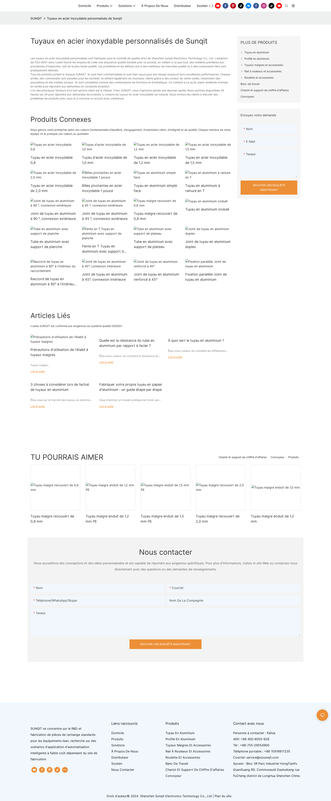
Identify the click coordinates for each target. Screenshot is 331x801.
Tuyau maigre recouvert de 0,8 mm (155, 216)
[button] (212, 5)
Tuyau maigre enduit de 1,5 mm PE (162, 518)
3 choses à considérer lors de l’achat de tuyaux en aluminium (59, 387)
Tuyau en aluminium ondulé (207, 209)
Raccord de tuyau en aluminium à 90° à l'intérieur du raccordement (52, 282)
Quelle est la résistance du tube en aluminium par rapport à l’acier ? (127, 343)
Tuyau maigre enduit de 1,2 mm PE (107, 518)
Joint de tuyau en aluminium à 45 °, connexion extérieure (105, 216)
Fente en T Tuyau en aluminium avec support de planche (104, 249)
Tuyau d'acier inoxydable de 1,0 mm (104, 160)
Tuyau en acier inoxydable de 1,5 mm (206, 160)
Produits (293, 457)
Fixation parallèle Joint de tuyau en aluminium (206, 276)
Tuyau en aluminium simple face (155, 188)
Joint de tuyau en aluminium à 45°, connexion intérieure (104, 276)
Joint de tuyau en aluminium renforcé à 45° (156, 276)
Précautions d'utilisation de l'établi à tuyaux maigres (59, 352)
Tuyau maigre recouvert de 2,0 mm (217, 518)
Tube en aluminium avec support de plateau (153, 244)
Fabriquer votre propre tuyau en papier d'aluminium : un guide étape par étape (130, 387)
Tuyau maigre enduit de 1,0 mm (272, 518)
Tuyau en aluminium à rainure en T (202, 188)
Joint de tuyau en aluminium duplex (208, 244)
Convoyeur (277, 457)
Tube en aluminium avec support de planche (49, 244)
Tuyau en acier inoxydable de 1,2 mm (155, 160)
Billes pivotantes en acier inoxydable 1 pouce (102, 188)
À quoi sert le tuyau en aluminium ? (196, 340)
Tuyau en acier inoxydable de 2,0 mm (51, 188)
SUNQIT (36, 18)
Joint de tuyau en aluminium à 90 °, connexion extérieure (53, 216)
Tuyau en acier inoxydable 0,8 (51, 160)
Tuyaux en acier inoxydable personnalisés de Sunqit (84, 18)
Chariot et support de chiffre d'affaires (243, 457)
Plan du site (223, 796)
